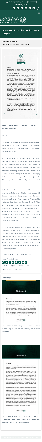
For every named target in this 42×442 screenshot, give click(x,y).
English (20, 2)
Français (14, 2)
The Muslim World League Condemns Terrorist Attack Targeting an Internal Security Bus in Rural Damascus (21, 329)
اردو (25, 2)
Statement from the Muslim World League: (16, 44)
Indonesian (32, 2)
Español (18, 4)
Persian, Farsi (7, 270)
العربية (7, 2)
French (21, 265)
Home (4, 42)
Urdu (27, 265)
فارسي (24, 4)
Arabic (5, 265)
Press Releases (12, 259)
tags (3, 259)
